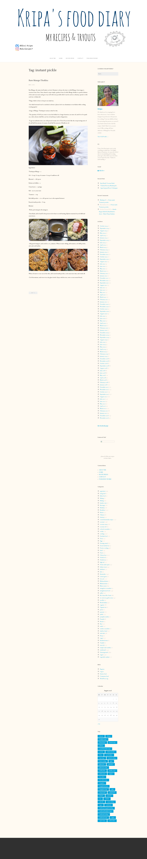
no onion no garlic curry (106, 598)
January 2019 (103, 356)
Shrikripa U (103, 200)
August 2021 (103, 285)
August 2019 (103, 340)
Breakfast (102, 510)
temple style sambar (105, 648)
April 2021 (103, 295)
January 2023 (103, 252)
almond (101, 736)
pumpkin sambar (104, 617)
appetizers (103, 491)
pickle (101, 614)
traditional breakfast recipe (105, 811)
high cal (102, 562)
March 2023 (103, 247)
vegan (101, 655)
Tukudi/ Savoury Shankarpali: (108, 186)
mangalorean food (105, 591)
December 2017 (104, 387)
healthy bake (102, 770)
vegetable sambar (104, 657)
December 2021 (104, 278)
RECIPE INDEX (70, 58)
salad (101, 626)
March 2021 (103, 297)
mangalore (101, 783)
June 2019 (103, 344)
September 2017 (104, 394)
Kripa (100, 109)
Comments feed (104, 676)
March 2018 (103, 380)
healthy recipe (112, 770)
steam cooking (110, 802)
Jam (101, 572)
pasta (101, 610)
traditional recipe (103, 817)
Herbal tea (103, 560)
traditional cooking (103, 814)
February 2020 (104, 328)
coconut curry (103, 524)
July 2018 (102, 371)
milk (112, 789)
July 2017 (102, 399)
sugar (101, 638)
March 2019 (103, 352)
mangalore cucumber (105, 588)
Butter (102, 512)
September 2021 (104, 283)
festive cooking (102, 761)
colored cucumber (105, 529)
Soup (101, 636)
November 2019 (104, 335)
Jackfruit (102, 569)
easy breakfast (109, 755)
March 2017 (103, 408)
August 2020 (103, 314)
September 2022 (104, 259)
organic (102, 605)
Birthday (102, 508)
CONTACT (80, 58)
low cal (102, 579)
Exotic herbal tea (104, 546)
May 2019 (102, 347)
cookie (101, 531)
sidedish (107, 799)
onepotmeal (112, 792)
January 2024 (103, 238)
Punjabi (102, 619)
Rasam (102, 621)
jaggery (111, 774)
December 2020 (104, 304)
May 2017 (102, 404)
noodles (102, 600)
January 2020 (103, 330)
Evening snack (104, 543)
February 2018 (104, 382)
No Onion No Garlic (105, 595)
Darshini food (103, 536)
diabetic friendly (111, 752)
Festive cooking (104, 548)
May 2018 (102, 375)
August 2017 (103, 397)
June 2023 (103, 243)
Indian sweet (103, 567)
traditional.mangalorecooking (106, 808)
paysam (102, 612)
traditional (103, 650)
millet (101, 593)
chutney (102, 517)
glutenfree (110, 764)
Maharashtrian (104, 581)
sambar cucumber (105, 629)
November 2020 (104, 307)
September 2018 (104, 366)
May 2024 (102, 233)
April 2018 (103, 378)
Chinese (102, 515)
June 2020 (103, 318)
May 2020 (102, 321)
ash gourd (102, 493)
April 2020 (103, 323)
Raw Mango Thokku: (38, 80)
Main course (103, 586)
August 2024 (103, 231)
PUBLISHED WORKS (92, 58)
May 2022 (102, 269)
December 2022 (104, 254)
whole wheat (112, 820)
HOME (60, 58)
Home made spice (105, 565)
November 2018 (104, 361)
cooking (102, 534)
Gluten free (103, 555)
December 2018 (104, 359)
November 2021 (104, 280)
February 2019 (104, 354)
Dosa (101, 539)
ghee (111, 761)
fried (101, 550)
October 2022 (103, 257)
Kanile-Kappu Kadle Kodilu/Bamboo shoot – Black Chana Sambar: (108, 212)
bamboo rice (103, 503)
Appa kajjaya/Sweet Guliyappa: (109, 188)
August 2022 (103, 262)
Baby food (103, 496)
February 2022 (104, 273)
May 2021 (102, 292)
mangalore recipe (103, 789)
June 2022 (103, 266)
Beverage (102, 505)
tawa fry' (102, 645)
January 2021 (103, 302)
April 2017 (103, 406)
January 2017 (103, 413)
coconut (102, 522)
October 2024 (103, 226)
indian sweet (102, 774)
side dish (102, 633)
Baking (102, 498)
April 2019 (103, 349)
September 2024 (104, 228)
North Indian (103, 603)
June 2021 (103, 290)
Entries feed (103, 674)
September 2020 (104, 311)
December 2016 (104, 416)
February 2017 (104, 411)
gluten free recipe (103, 767)
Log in (101, 671)
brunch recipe (112, 742)
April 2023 (103, 245)
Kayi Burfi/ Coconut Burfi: (107, 183)
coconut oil (103, 527)
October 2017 (103, 392)
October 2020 (103, 309)
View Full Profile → (103, 137)
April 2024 (103, 235)
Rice (101, 624)
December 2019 (104, 333)
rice (100, 799)
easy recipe (101, 758)
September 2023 (104, 240)
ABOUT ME (53, 58)
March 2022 (103, 271)
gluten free (101, 764)
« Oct (99, 724)
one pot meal (102, 792)
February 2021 (104, 299)
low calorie (101, 777)
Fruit (101, 553)
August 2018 (103, 368)
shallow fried (103, 631)
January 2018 (103, 385)
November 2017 (104, 390)
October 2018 (103, 363)
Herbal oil (103, 557)
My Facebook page (103, 426)
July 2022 (102, 264)
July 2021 (102, 288)
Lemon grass (103, 576)
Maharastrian (103, 584)
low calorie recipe (103, 780)
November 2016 (104, 418)
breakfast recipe (102, 739)
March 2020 (103, 326)
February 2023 (104, 250)
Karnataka (103, 574)
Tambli (102, 643)
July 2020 (102, 316)
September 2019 (104, 337)
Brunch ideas (102, 742)
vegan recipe (102, 820)
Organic (101, 795)
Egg (101, 541)
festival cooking (111, 758)
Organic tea (103, 607)
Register (102, 669)
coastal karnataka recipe (106, 520)
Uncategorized (104, 652)
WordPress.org (104, 679)
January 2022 (103, 276)
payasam (109, 795)
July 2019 (102, 342)
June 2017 (103, 401)
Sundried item (104, 640)
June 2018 (103, 373)
